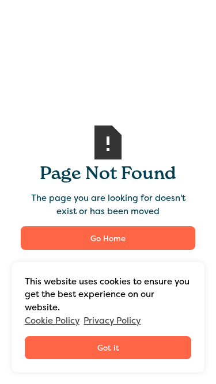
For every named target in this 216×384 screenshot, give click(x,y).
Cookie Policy (52, 320)
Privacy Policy (112, 320)
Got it (108, 348)
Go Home (108, 238)
